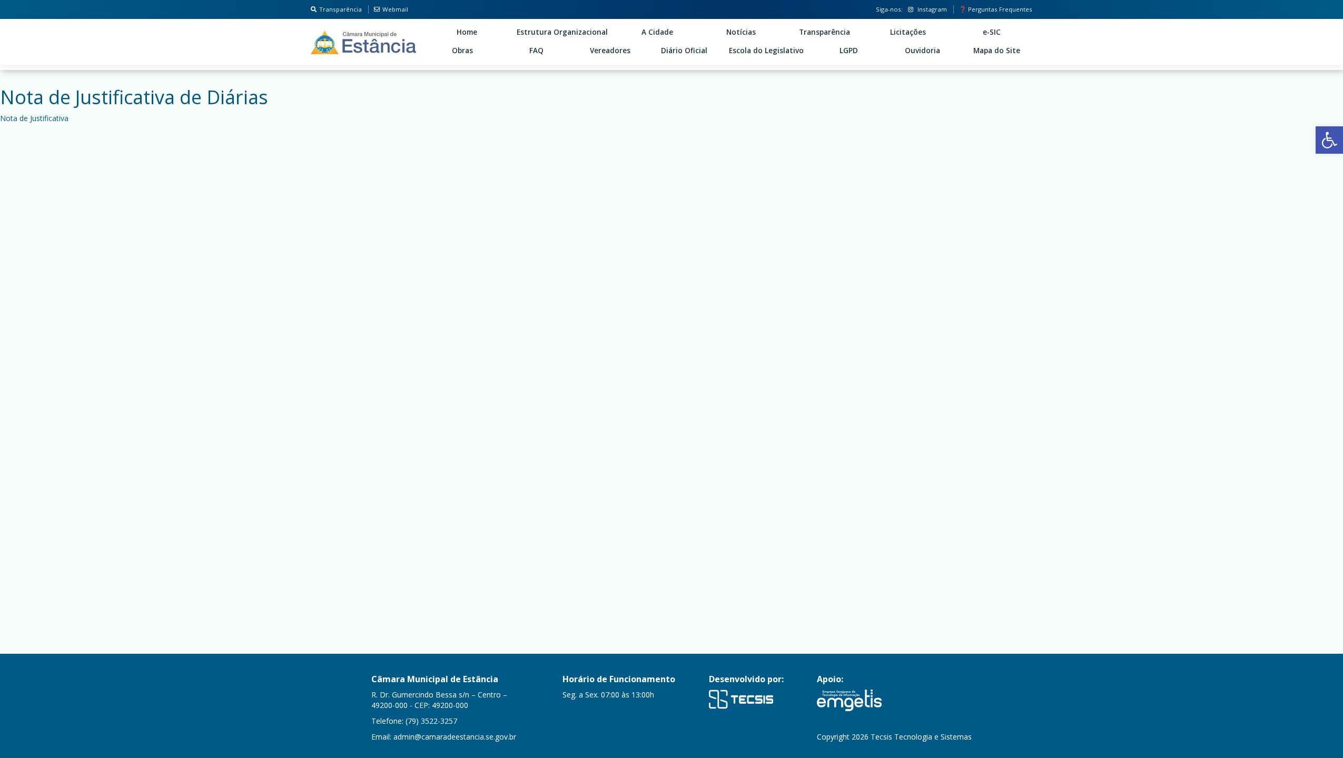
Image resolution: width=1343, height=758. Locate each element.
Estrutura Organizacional (562, 32)
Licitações (908, 32)
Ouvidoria (922, 50)
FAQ (536, 50)
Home (467, 32)
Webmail (395, 9)
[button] (1329, 140)
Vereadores (610, 50)
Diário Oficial (684, 50)
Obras (462, 50)
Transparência (340, 9)
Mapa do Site (996, 50)
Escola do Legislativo (766, 50)
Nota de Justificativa (34, 118)
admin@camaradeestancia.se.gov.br (454, 737)
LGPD (849, 50)
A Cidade (657, 32)
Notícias (741, 32)
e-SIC (992, 32)
